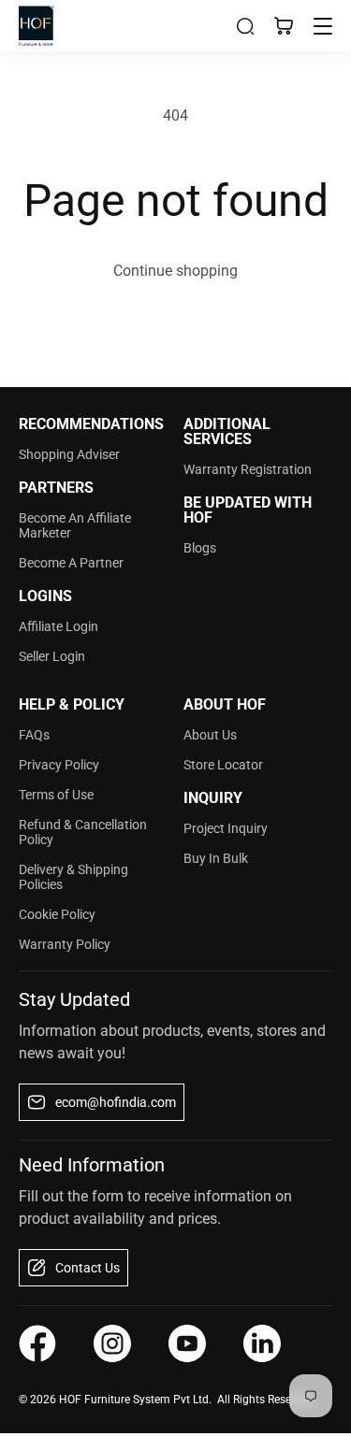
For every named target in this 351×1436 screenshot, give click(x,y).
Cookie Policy (57, 914)
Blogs (199, 547)
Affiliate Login (58, 626)
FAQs (34, 734)
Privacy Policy (59, 764)
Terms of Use (56, 794)
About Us (210, 734)
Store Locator (223, 764)
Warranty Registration (247, 469)
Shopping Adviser (69, 454)
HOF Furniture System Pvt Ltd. (135, 1399)
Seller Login (52, 656)
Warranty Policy (64, 944)
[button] (245, 26)
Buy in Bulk (215, 858)
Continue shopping (175, 271)
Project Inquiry (225, 828)
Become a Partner (71, 562)
